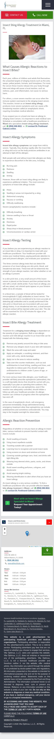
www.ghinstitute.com (16, 563)
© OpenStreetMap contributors (45, 546)
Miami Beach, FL (37, 626)
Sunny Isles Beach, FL (15, 631)
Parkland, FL (22, 621)
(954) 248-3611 (13, 560)
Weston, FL (41, 621)
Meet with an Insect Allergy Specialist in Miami (28, 503)
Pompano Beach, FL (14, 626)
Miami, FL (26, 626)
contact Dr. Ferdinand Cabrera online (25, 127)
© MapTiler (36, 546)
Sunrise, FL (32, 621)
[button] (27, 533)
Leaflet (31, 546)
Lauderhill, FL (12, 621)
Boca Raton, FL (23, 629)
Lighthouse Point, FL (24, 623)
